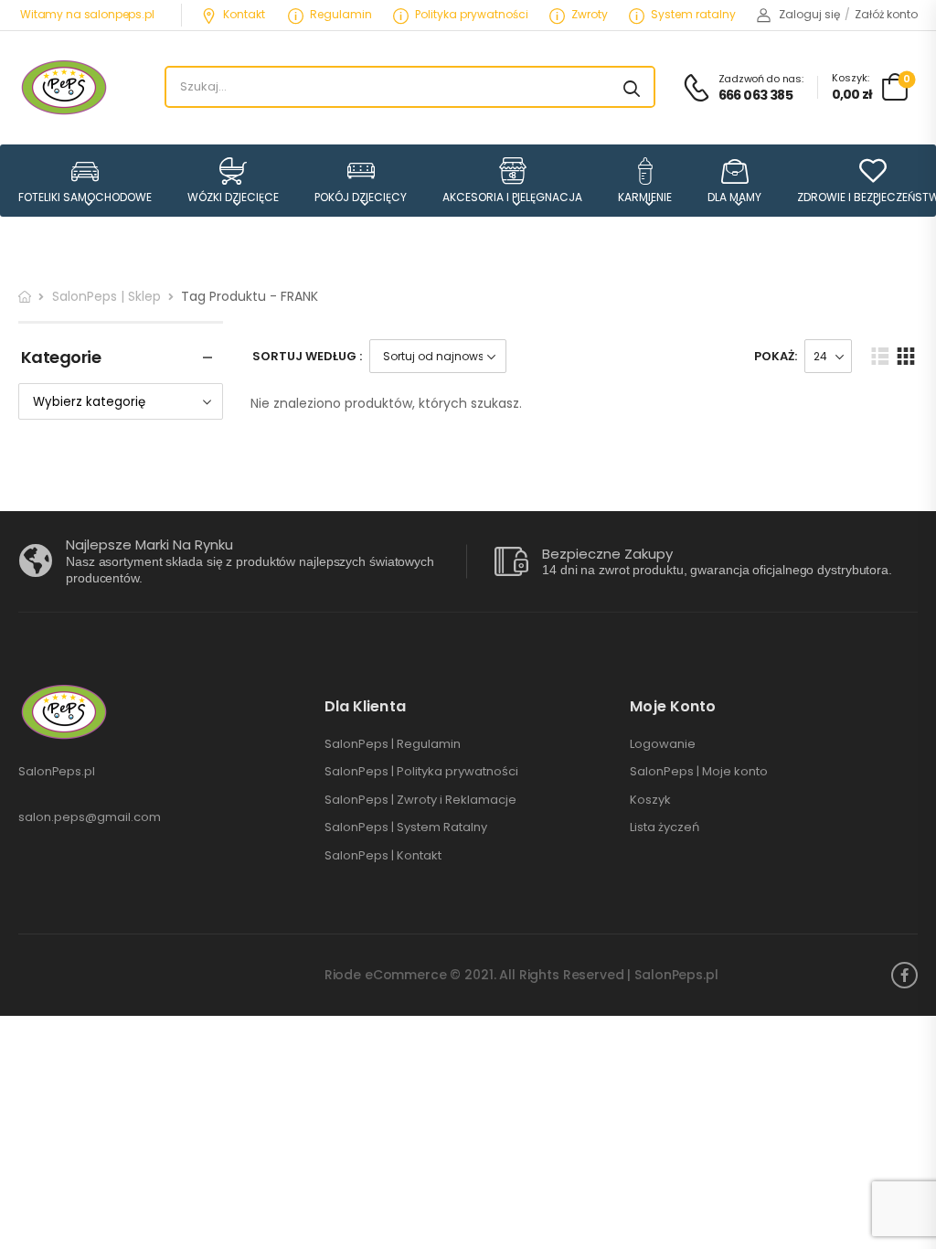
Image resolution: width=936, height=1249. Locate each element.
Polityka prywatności (471, 14)
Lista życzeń (664, 827)
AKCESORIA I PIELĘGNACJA (512, 196)
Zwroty (589, 14)
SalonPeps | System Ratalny (405, 827)
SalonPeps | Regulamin (392, 744)
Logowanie (663, 744)
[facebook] (904, 975)
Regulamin (341, 14)
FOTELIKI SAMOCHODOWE (85, 196)
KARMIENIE (645, 196)
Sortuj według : (307, 356)
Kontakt (244, 14)
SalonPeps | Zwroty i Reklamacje (420, 800)
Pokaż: (775, 356)
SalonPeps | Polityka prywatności (421, 771)
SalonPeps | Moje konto (699, 771)
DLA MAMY (734, 196)
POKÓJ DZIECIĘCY (360, 196)
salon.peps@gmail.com (89, 817)
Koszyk (650, 800)
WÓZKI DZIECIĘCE (233, 196)
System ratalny (693, 14)
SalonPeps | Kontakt (382, 856)
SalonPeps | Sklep (106, 296)
